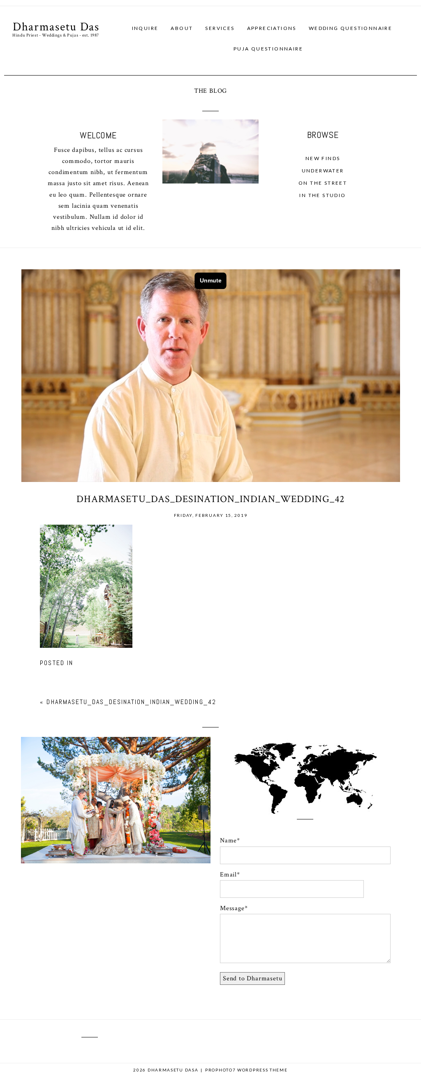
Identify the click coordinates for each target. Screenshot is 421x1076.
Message (232, 908)
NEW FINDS (322, 158)
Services (219, 28)
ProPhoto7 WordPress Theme (246, 1069)
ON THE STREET (322, 183)
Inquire (145, 28)
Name (228, 840)
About (182, 28)
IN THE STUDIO (322, 195)
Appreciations (271, 28)
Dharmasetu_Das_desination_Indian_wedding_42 (131, 701)
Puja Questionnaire (268, 49)
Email (228, 874)
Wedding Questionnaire (350, 28)
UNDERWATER (323, 170)
